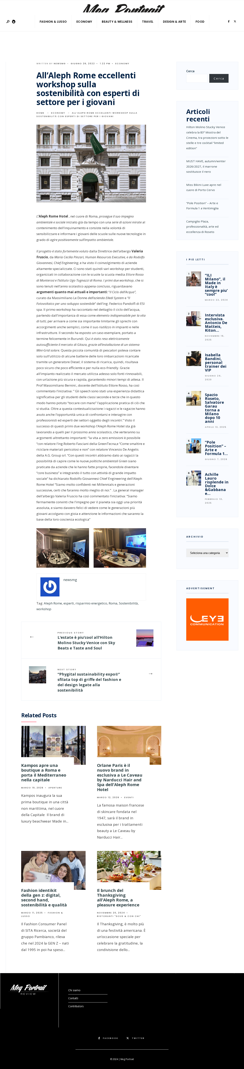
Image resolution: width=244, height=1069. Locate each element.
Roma (113, 603)
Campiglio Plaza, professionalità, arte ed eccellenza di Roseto (202, 226)
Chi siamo (74, 990)
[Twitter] (235, 21)
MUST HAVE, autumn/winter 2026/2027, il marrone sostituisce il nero (206, 166)
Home (40, 112)
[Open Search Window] (8, 22)
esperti (68, 603)
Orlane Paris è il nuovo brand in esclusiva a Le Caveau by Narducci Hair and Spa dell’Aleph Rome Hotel (119, 777)
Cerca (190, 71)
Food (200, 22)
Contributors (76, 1006)
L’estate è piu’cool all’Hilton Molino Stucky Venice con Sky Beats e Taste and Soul (86, 641)
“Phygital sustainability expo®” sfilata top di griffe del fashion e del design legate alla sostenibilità (89, 680)
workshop (43, 609)
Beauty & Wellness (117, 22)
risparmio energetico (91, 603)
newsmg (60, 63)
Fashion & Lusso (53, 22)
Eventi (129, 797)
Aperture (55, 787)
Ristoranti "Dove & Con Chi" (119, 916)
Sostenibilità (128, 603)
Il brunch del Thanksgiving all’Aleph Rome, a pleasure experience (118, 897)
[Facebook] (229, 21)
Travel (147, 22)
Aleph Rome (53, 603)
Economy (84, 22)
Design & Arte (174, 22)
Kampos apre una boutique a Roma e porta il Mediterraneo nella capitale (43, 772)
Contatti (73, 998)
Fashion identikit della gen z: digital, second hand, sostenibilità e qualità (44, 897)
